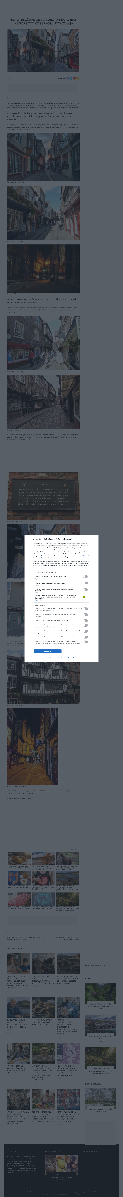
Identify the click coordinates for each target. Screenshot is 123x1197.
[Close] (95, 539)
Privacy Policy (72, 658)
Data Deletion (51, 658)
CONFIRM (47, 651)
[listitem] (61, 572)
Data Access (61, 658)
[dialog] (61, 598)
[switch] (85, 576)
